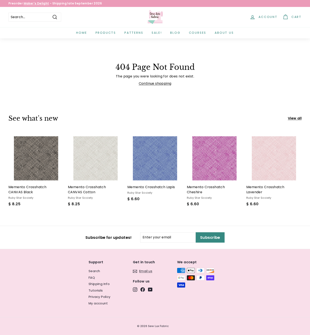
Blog (175, 33)
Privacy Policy (100, 296)
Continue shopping (155, 83)
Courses (197, 33)
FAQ (92, 277)
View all (295, 118)
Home (81, 33)
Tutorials (96, 290)
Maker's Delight (36, 3)
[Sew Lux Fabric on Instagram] (135, 289)
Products (106, 33)
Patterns (133, 33)
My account (98, 303)
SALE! (157, 33)
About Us (224, 33)
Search (94, 271)
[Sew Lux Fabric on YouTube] (150, 289)
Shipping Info (99, 284)
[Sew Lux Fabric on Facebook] (142, 289)
